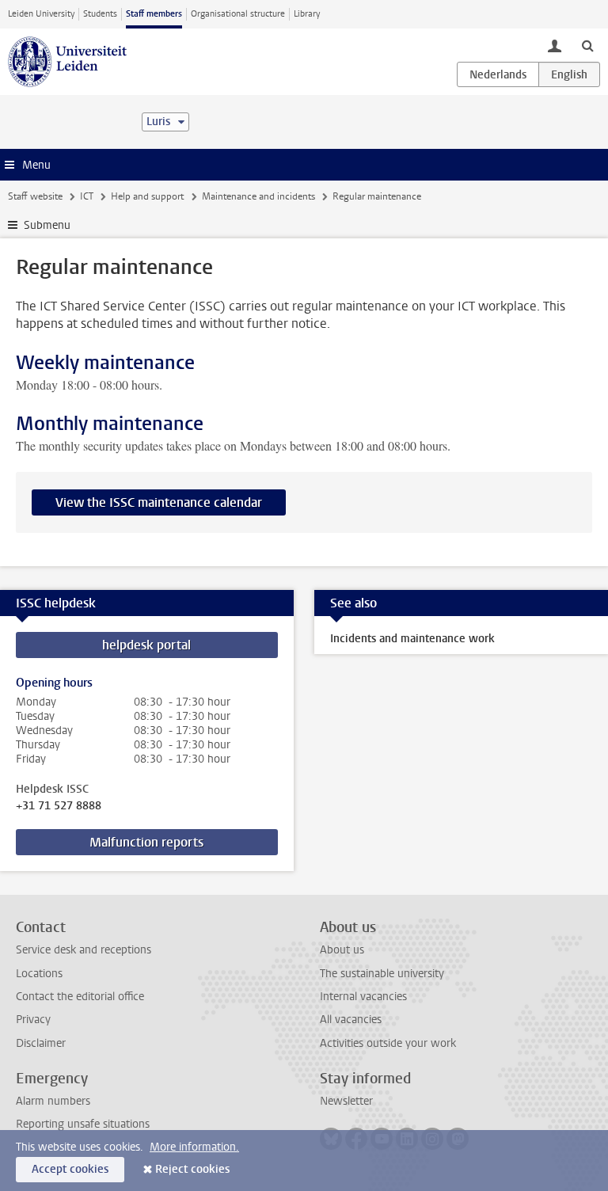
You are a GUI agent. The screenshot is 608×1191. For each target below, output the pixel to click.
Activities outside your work (388, 1043)
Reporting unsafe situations (83, 1124)
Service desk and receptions (83, 949)
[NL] (498, 74)
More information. (194, 1147)
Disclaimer (41, 1043)
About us (342, 949)
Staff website (35, 196)
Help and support (147, 196)
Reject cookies (192, 1169)
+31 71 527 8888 (58, 806)
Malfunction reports (146, 842)
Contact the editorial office (80, 996)
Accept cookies (70, 1169)
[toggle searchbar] (587, 45)
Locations (39, 973)
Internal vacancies (363, 996)
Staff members (154, 14)
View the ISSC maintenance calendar (158, 502)
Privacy (33, 1019)
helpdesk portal (146, 645)
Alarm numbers (53, 1101)
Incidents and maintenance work (412, 638)
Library (307, 14)
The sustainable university (382, 973)
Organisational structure (238, 14)
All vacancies (351, 1019)
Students (100, 14)
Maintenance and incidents (258, 196)
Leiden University (41, 14)
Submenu (47, 225)
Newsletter (346, 1101)
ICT (86, 196)
